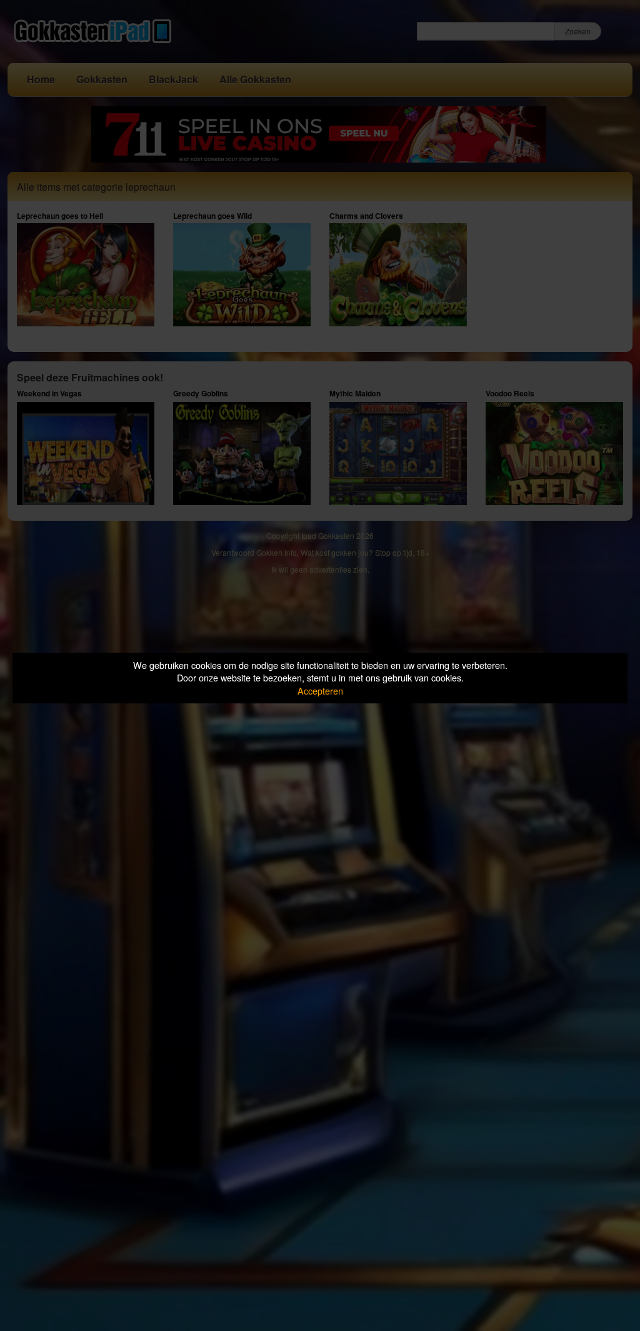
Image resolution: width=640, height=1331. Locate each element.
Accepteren (320, 690)
